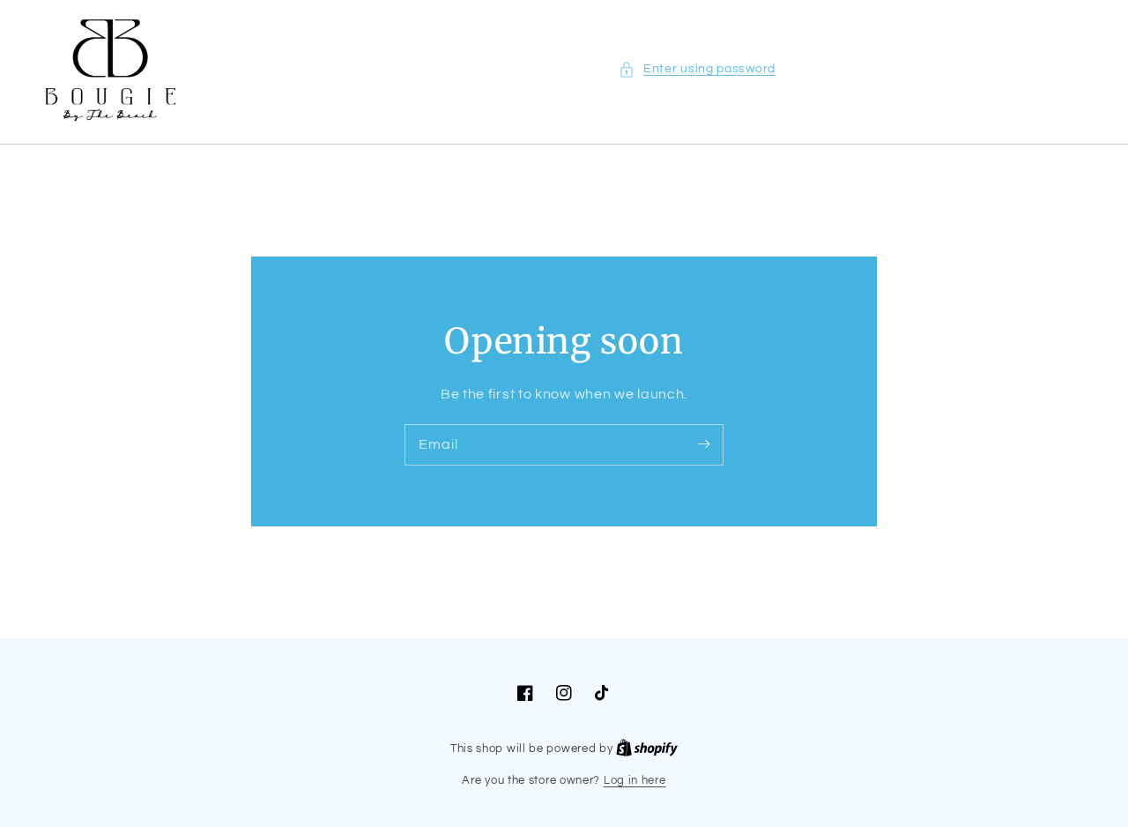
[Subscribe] (703, 444)
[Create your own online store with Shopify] (647, 748)
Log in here (635, 780)
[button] (697, 69)
